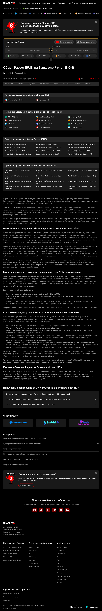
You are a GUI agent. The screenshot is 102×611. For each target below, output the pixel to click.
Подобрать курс (24, 3)
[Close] (96, 22)
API (70, 3)
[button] (62, 3)
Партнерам (46, 3)
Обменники (36, 3)
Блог (54, 3)
